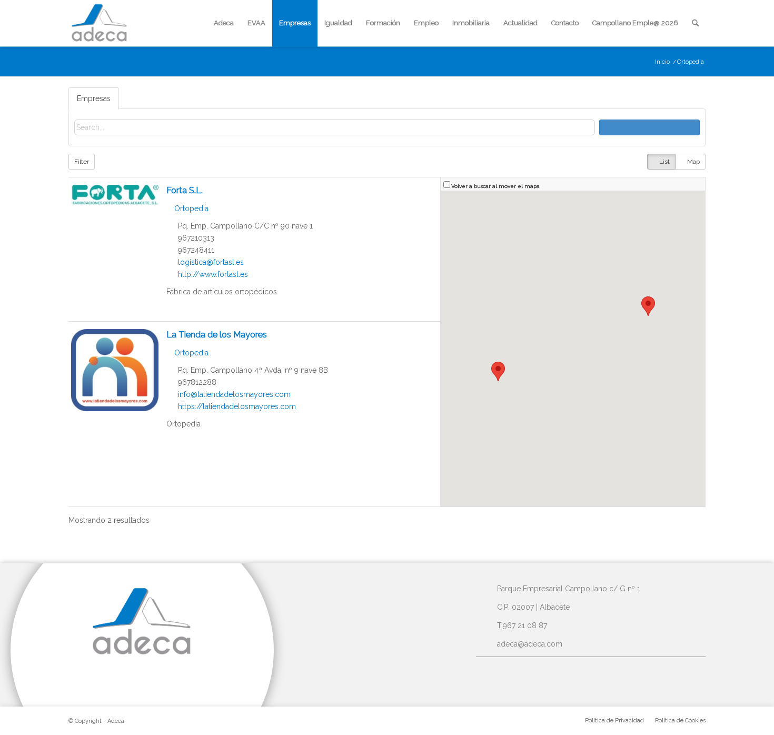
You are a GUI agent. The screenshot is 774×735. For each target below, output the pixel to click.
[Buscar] (695, 23)
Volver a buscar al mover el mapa (495, 186)
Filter (81, 161)
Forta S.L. (184, 190)
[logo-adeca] (99, 23)
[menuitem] (224, 23)
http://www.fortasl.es (213, 274)
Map (693, 161)
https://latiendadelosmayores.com (237, 406)
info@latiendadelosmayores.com (234, 394)
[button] (648, 306)
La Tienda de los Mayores (216, 335)
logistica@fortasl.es (211, 262)
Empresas (94, 98)
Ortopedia (190, 208)
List (664, 161)
